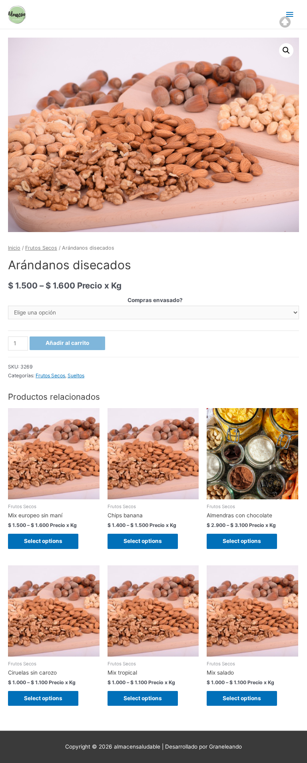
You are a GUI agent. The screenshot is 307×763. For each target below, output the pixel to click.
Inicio (14, 248)
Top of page (285, 22)
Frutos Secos (41, 248)
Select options (43, 541)
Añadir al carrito (67, 343)
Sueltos (76, 375)
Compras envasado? (155, 300)
